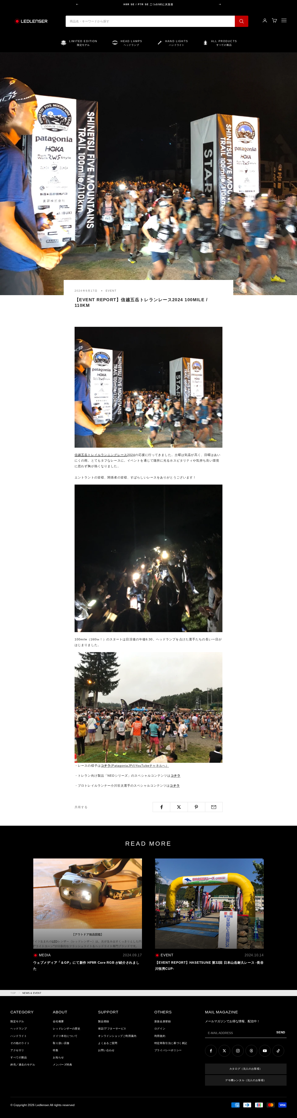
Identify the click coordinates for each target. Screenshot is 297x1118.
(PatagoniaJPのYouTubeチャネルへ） (135, 765)
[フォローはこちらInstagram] (238, 1051)
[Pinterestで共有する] (196, 807)
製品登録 (103, 1021)
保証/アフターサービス (112, 1028)
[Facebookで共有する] (161, 807)
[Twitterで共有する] (178, 807)
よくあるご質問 (107, 1043)
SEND (280, 1032)
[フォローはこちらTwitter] (224, 1051)
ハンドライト (18, 1035)
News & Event (32, 993)
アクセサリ (17, 1050)
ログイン (159, 1028)
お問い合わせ (106, 1050)
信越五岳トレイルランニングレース (101, 455)
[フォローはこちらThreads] (251, 1051)
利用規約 (159, 1035)
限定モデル (17, 1021)
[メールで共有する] (213, 807)
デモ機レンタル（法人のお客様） (245, 1080)
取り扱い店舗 (61, 1043)
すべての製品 (18, 1057)
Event (111, 290)
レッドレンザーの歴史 (66, 1028)
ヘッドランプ (18, 1028)
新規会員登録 (162, 1021)
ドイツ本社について (65, 1035)
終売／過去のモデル (22, 1064)
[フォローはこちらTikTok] (278, 1051)
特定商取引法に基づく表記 (170, 1043)
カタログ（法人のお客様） (245, 1068)
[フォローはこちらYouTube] (265, 1051)
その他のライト (20, 1043)
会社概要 (58, 1021)
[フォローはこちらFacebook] (211, 1051)
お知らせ (58, 1057)
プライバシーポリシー (168, 1050)
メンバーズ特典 (62, 1064)
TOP (13, 993)
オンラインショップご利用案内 (117, 1035)
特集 (55, 1050)
